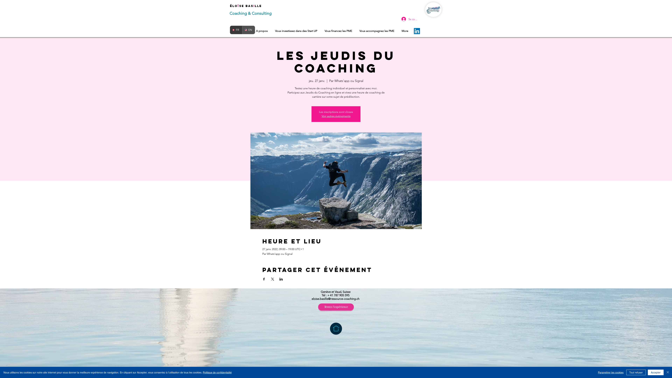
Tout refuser (636, 372)
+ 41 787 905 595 (338, 295)
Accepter (656, 372)
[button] (336, 306)
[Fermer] (668, 372)
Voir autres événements (336, 116)
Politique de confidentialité (217, 372)
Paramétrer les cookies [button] (611, 372)
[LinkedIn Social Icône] (417, 31)
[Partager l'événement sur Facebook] (264, 279)
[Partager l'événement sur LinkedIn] (281, 279)
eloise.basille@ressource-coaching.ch (335, 298)
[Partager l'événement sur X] (272, 279)
